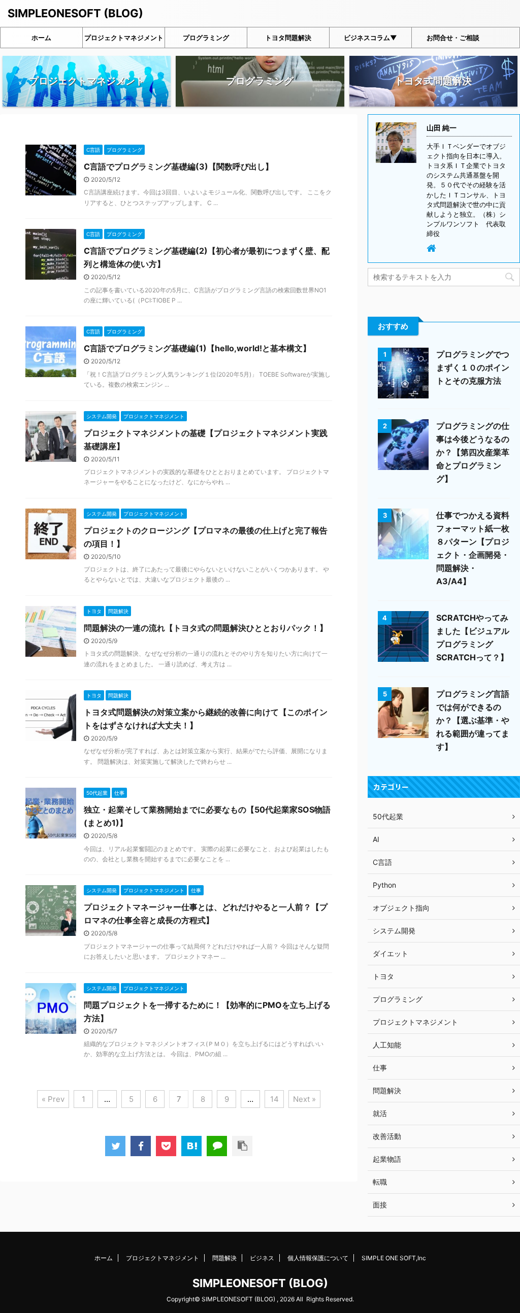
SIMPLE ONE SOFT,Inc (394, 1258)
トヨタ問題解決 (288, 37)
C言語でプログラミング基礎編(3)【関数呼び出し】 (178, 166)
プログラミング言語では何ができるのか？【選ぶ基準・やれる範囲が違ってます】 (472, 720)
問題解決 (224, 1258)
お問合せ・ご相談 (453, 37)
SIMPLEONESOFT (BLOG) (75, 13)
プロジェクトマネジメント (124, 37)
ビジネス (262, 1258)
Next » (304, 1099)
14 (274, 1099)
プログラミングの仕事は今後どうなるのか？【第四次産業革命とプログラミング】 (472, 452)
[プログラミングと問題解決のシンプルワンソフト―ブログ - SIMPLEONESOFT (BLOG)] (191, 1146)
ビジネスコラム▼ (370, 37)
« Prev (53, 1099)
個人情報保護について (317, 1258)
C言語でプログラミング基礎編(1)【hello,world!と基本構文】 (197, 348)
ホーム (41, 37)
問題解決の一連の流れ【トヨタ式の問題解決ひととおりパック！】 (206, 628)
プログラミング (206, 37)
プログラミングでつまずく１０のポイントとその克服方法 (472, 367)
